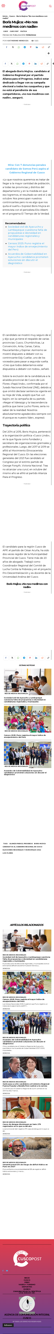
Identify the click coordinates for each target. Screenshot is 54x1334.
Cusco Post (14, 31)
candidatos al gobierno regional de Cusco (22, 847)
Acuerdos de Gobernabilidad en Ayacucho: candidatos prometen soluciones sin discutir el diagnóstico (28, 258)
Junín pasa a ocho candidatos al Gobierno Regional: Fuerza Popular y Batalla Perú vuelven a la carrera (26, 1085)
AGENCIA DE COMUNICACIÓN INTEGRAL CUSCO (27, 1316)
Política (23, 31)
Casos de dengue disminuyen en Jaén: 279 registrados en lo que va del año (22, 1125)
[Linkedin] (36, 47)
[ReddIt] (42, 47)
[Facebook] (6, 47)
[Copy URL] (48, 47)
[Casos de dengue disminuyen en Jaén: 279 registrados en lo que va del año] (27, 1108)
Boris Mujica (40, 844)
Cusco (12, 16)
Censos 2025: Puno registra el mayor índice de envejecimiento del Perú (28, 246)
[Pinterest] (30, 47)
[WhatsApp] (18, 47)
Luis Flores (8, 853)
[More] (48, 53)
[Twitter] (12, 47)
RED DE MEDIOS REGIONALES (16, 693)
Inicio (5, 16)
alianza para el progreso (21, 844)
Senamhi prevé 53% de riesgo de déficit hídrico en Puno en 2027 (25, 1166)
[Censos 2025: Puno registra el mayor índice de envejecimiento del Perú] (27, 719)
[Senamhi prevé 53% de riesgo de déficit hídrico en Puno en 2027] (27, 1148)
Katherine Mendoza (17, 41)
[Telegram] (24, 47)
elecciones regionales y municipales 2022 (22, 850)
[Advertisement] (27, 133)
